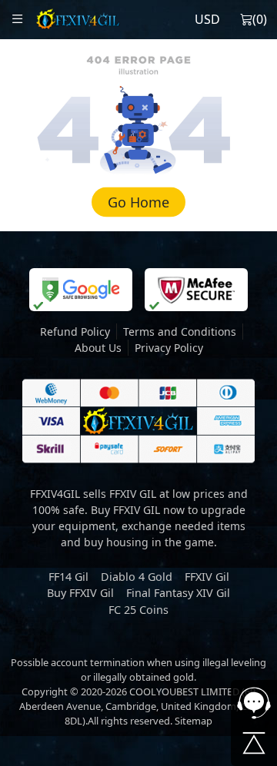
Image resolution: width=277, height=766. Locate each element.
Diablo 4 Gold (136, 576)
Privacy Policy (169, 347)
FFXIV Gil (207, 576)
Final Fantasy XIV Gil (178, 592)
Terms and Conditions (179, 331)
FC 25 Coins (138, 609)
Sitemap (193, 721)
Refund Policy (75, 331)
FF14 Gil (68, 576)
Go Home (138, 202)
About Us (98, 347)
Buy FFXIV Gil (80, 592)
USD (207, 19)
